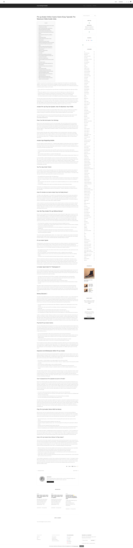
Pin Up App (40, 52)
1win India (85, 57)
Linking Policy (54, 538)
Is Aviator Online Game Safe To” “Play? (45, 38)
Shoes (84, 5)
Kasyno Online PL (87, 150)
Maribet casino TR (87, 153)
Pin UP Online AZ (87, 215)
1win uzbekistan (86, 62)
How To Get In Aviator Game (43, 58)
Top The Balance (41, 51)
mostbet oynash (86, 180)
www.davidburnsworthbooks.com (42, 117)
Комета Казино (86, 258)
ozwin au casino (86, 198)
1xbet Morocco (86, 87)
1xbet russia (86, 90)
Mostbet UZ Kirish (87, 191)
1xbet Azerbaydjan (87, 71)
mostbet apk (86, 156)
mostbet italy (86, 174)
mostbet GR (86, 171)
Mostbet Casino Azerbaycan (88, 168)
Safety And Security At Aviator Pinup (44, 76)
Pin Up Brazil (86, 209)
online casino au (86, 197)
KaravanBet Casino (87, 149)
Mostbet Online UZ (87, 179)
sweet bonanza (86, 239)
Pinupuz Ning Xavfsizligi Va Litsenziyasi (45, 54)
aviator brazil (86, 101)
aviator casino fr (86, 104)
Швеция (85, 260)
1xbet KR (85, 84)
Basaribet (85, 116)
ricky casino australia (87, 230)
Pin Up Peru (86, 218)
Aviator (85, 99)
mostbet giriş (86, 170)
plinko (85, 224)
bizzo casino (86, 122)
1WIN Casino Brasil (87, 56)
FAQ (37, 538)
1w (84, 51)
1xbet (85, 65)
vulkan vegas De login (87, 250)
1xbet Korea (86, 83)
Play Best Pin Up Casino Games (44, 41)
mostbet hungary (87, 173)
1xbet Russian (86, 92)
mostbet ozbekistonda (87, 182)
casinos (85, 138)
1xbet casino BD (86, 74)
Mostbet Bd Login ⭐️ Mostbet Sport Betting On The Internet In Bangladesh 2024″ (71, 497)
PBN (85, 201)
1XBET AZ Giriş (86, 68)
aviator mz (86, 107)
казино (85, 257)
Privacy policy (54, 536)
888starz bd (86, 98)
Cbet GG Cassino (87, 141)
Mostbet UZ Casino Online (88, 189)
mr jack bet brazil (87, 195)
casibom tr (86, 125)
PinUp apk (85, 221)
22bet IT (85, 96)
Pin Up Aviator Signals (42, 37)
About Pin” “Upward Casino (43, 50)
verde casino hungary (87, 244)
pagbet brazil (86, 200)
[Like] (78, 466)
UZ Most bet (86, 242)
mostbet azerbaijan (87, 162)
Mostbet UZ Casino (87, 188)
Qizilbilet (85, 227)
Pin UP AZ (85, 206)
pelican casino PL (87, 203)
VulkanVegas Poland (87, 255)
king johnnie (86, 152)
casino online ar (86, 131)
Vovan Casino (86, 248)
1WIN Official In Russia (88, 59)
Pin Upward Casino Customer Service (45, 69)
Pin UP (85, 204)
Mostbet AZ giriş (86, 161)
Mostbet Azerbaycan (87, 164)
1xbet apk (85, 66)
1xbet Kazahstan (87, 81)
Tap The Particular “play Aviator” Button (45, 30)
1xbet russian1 (86, 93)
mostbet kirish (86, 176)
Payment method (54, 539)
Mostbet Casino (86, 165)
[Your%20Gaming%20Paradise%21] (66, 466)
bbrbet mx (85, 119)
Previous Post (41, 470)
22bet (85, 95)
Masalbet (85, 155)
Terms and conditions (55, 540)
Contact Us (38, 539)
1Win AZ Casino (86, 53)
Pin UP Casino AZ (87, 212)
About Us (38, 536)
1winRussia (86, 63)
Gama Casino (86, 147)
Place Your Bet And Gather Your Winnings (45, 28)
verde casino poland (87, 245)
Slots (85, 236)
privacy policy (76, 546)
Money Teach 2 (41, 39)
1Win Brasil (86, 54)
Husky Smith (89, 5)
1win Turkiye (86, 60)
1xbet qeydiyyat (86, 89)
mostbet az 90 (86, 158)
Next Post (75, 470)
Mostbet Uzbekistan (87, 192)
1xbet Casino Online (87, 75)
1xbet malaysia (86, 86)
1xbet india (86, 80)
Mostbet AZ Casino (87, 159)
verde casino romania (87, 247)
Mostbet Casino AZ (87, 167)
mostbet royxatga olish (88, 183)
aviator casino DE (87, 102)
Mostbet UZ (86, 186)
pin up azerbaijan (87, 207)
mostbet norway (86, 177)
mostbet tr (85, 185)
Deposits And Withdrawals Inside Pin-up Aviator (46, 42)
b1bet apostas (86, 113)
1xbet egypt (86, 77)
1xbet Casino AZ (87, 72)
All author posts (50, 481)
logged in (42, 521)
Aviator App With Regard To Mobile (44, 29)
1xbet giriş (85, 78)
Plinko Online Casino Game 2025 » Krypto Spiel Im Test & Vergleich (42, 496)
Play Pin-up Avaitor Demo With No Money (45, 46)
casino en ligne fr (87, 128)
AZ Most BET (86, 110)
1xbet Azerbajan (86, 69)
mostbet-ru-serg (86, 194)
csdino (85, 144)
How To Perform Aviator (42, 68)
